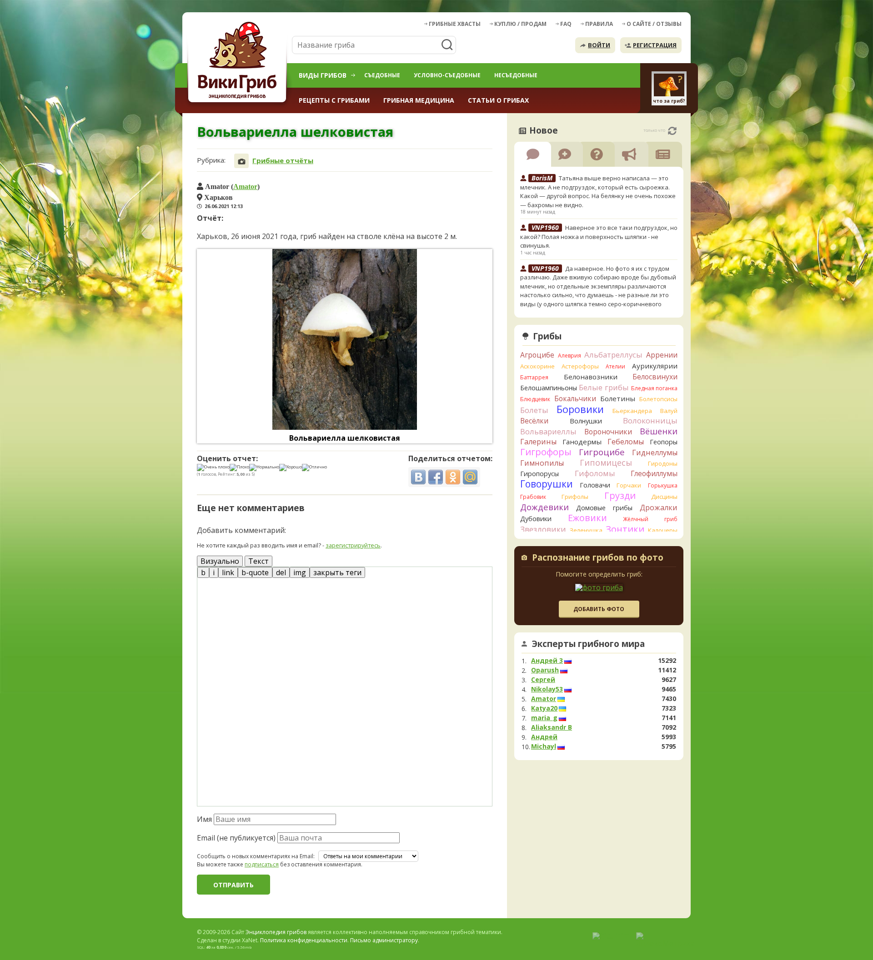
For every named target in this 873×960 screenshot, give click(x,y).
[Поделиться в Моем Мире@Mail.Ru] (470, 477)
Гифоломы (595, 473)
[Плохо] (239, 467)
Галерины (538, 442)
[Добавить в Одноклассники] (453, 477)
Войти (599, 45)
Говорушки (546, 484)
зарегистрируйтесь (353, 545)
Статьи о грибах (498, 100)
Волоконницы (650, 420)
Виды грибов (322, 75)
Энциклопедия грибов (276, 932)
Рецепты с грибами (334, 100)
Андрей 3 (547, 660)
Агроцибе (537, 355)
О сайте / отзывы (654, 24)
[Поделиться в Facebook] (435, 477)
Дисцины (664, 496)
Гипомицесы (606, 462)
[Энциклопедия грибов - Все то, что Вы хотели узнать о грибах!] (238, 62)
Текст (258, 561)
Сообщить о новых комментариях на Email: (256, 856)
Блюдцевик (535, 399)
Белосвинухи (654, 377)
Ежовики (587, 518)
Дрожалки (658, 507)
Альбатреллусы (613, 354)
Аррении (661, 355)
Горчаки (629, 485)
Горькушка (662, 485)
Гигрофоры (546, 452)
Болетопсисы (658, 399)
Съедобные (382, 75)
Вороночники (608, 432)
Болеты (534, 410)
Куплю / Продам (520, 24)
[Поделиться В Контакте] (418, 477)
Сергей (543, 679)
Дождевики (544, 506)
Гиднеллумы (654, 453)
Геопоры (663, 442)
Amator (245, 186)
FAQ (566, 24)
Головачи (595, 485)
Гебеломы (625, 442)
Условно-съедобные (447, 75)
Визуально (220, 561)
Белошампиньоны (548, 387)
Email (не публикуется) (236, 838)
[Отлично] (314, 467)
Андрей (544, 737)
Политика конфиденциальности (303, 940)
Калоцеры (662, 530)
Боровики (580, 409)
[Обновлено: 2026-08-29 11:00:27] (672, 130)
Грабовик (533, 497)
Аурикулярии (654, 365)
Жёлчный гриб (650, 519)
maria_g (544, 718)
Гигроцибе (602, 452)
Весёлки (534, 421)
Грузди (620, 495)
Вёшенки (658, 431)
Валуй (668, 411)
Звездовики (543, 529)
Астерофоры (580, 366)
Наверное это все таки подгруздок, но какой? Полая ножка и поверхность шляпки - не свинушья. (598, 236)
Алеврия (569, 355)
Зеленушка (586, 530)
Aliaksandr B (551, 727)
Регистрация (655, 45)
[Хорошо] (290, 467)
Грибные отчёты (282, 160)
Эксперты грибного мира (588, 644)
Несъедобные (515, 75)
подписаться (262, 864)
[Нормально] (264, 467)
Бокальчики (575, 398)
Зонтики (625, 529)
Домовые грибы (604, 507)
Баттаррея (534, 377)
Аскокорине (537, 366)
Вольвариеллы (548, 431)
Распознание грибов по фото (597, 558)
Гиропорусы (539, 473)
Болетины (617, 398)
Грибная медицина (418, 100)
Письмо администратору (384, 940)
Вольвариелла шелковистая (344, 438)
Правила (599, 24)
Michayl (543, 746)
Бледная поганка (654, 388)
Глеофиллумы (654, 473)
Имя (204, 819)
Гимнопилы (542, 463)
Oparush (545, 670)
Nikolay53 (547, 689)
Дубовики (536, 518)
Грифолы (575, 496)
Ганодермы (582, 441)
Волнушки (586, 421)
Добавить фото (598, 609)
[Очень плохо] (213, 467)
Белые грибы (604, 387)
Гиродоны (662, 463)
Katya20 (544, 708)
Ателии (615, 366)
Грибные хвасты (455, 24)
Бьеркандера (632, 411)
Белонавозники (590, 376)
